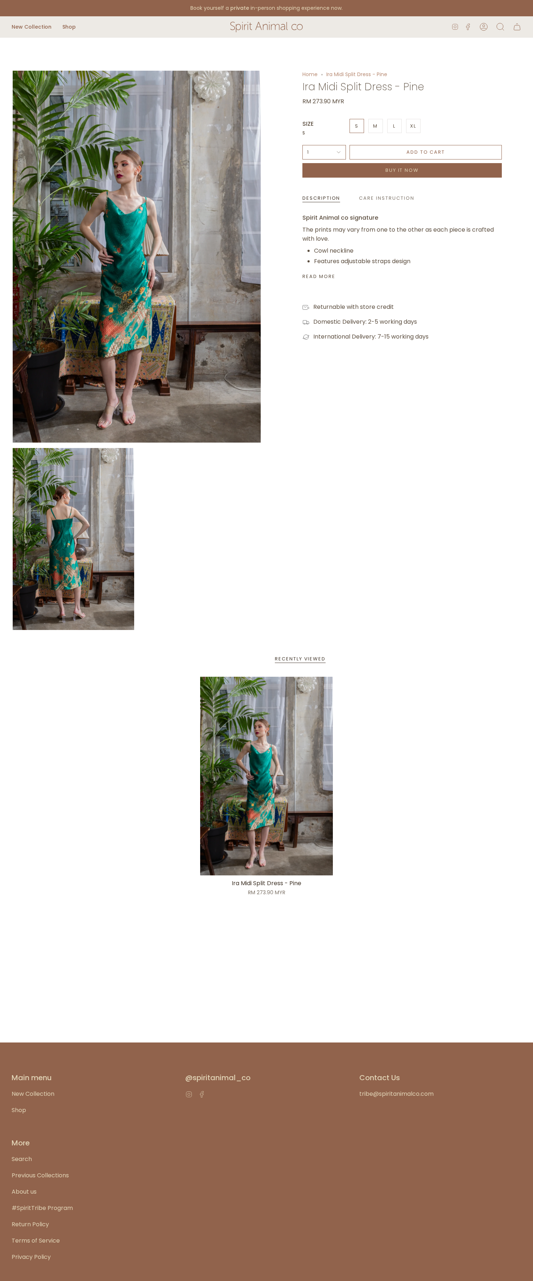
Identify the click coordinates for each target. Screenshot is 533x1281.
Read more (318, 276)
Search (22, 1159)
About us (24, 1191)
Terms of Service (36, 1240)
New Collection (33, 1094)
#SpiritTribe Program (42, 1208)
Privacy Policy (31, 1257)
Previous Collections (40, 1175)
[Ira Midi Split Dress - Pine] (266, 776)
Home (310, 74)
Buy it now (402, 170)
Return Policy (30, 1224)
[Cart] (517, 27)
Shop (19, 1110)
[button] (31, 27)
